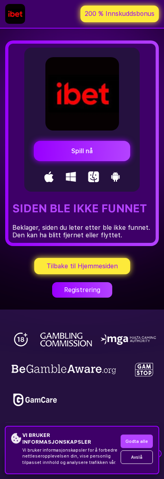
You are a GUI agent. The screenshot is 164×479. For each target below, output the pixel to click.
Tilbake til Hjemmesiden (82, 266)
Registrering (82, 290)
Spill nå (82, 151)
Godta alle (136, 441)
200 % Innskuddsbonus (119, 13)
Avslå (137, 457)
